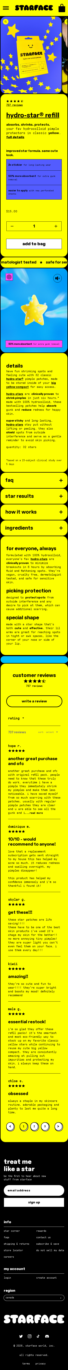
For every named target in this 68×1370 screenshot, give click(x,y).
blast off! (51, 696)
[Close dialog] (66, 661)
